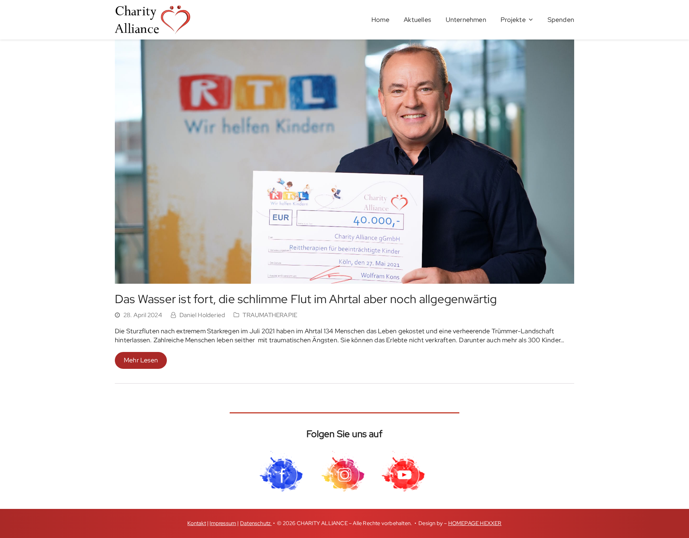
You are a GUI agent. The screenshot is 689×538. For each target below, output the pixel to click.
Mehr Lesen (141, 360)
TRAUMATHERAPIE (270, 315)
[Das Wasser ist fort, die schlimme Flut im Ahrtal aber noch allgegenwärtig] (344, 161)
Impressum (223, 523)
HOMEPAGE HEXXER (475, 523)
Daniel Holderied (202, 315)
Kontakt (196, 523)
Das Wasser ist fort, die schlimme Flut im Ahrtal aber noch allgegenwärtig (306, 299)
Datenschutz (256, 523)
